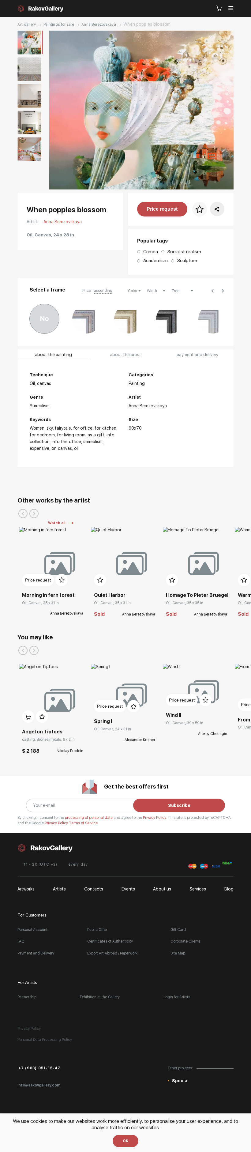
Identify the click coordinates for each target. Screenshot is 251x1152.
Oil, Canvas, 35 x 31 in (40, 603)
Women (37, 428)
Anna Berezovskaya (98, 24)
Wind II (173, 715)
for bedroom (42, 434)
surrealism (93, 441)
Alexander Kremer (140, 740)
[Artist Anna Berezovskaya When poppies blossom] (141, 110)
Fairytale (63, 428)
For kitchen (105, 428)
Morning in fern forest (48, 595)
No (44, 318)
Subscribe (179, 805)
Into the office (66, 441)
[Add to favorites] (61, 580)
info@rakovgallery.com (38, 1085)
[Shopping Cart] (219, 8)
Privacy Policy (57, 823)
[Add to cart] (28, 716)
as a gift (96, 434)
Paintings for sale (58, 24)
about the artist (125, 354)
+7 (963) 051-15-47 (39, 1068)
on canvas (61, 448)
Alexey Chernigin (212, 734)
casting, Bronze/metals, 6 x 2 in (48, 739)
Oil (76, 448)
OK (125, 1141)
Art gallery (26, 24)
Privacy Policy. (155, 817)
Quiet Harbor (110, 595)
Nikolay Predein (70, 751)
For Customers (32, 915)
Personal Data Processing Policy (44, 1039)
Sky (50, 428)
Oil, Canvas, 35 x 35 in (184, 603)
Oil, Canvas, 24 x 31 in (112, 729)
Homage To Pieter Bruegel (197, 595)
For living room (71, 434)
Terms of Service (83, 823)
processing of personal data (89, 817)
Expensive (39, 448)
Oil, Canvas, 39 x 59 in (184, 723)
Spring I (103, 721)
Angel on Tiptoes (42, 732)
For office (82, 428)
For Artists (27, 982)
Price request (162, 209)
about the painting (53, 354)
